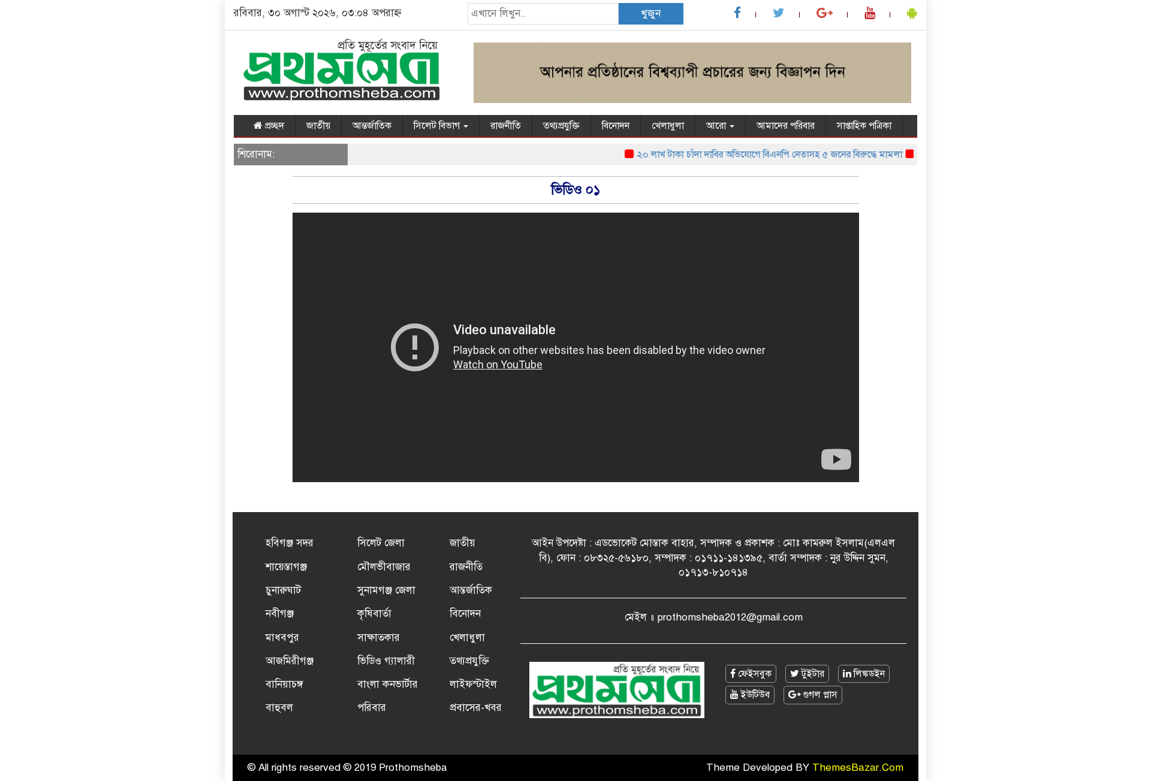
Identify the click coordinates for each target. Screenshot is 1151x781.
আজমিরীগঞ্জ (290, 661)
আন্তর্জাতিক (371, 126)
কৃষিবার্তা (374, 613)
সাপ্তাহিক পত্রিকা (864, 126)
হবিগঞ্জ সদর (290, 543)
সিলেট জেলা (381, 543)
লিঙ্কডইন (868, 674)
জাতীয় (318, 126)
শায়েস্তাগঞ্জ (286, 567)
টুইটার (811, 674)
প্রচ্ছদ (273, 126)
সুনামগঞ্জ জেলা (386, 590)
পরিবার (371, 707)
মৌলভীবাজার (384, 567)
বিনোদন (615, 126)
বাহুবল (279, 707)
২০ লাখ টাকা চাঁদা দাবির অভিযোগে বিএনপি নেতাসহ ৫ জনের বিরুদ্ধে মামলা (761, 155)
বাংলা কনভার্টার (387, 684)
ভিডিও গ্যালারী (386, 661)
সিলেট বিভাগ (438, 126)
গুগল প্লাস (819, 695)
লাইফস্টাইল (473, 684)
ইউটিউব (754, 695)
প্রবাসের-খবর (476, 707)
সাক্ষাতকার (378, 637)
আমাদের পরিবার (786, 126)
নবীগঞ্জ (280, 613)
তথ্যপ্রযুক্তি (561, 126)
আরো (717, 126)
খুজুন (651, 13)
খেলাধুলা (668, 126)
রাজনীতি (505, 126)
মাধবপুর (282, 637)
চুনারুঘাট (283, 590)
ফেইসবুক (754, 674)
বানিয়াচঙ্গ (284, 684)
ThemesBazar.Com (857, 767)
